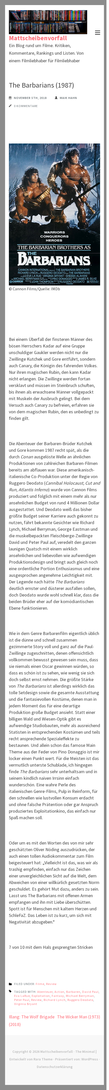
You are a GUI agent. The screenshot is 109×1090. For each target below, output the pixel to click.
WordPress (89, 1059)
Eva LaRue (22, 996)
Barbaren (73, 992)
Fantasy (58, 996)
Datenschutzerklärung (54, 1066)
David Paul (90, 992)
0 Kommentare (26, 106)
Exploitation (41, 996)
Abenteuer (45, 992)
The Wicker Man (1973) (78, 1017)
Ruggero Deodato (80, 1000)
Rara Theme (42, 1059)
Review (51, 984)
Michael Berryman (80, 996)
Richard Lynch (55, 1000)
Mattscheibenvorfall (38, 38)
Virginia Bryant (25, 1004)
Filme (40, 984)
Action (59, 992)
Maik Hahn (68, 98)
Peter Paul (21, 1000)
